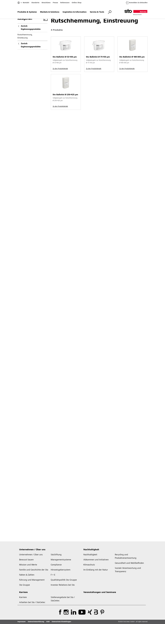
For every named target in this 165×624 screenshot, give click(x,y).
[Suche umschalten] (109, 12)
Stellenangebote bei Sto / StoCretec (63, 599)
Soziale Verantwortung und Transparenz (128, 570)
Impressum (22, 622)
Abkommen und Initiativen (96, 560)
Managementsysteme (61, 560)
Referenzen (64, 3)
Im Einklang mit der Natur (95, 570)
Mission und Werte (28, 565)
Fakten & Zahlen (26, 575)
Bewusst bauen (26, 560)
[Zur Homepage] (135, 12)
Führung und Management (32, 580)
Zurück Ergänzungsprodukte (31, 27)
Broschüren (46, 3)
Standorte (35, 3)
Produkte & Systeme (27, 12)
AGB (48, 622)
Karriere (23, 592)
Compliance (56, 565)
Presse (55, 3)
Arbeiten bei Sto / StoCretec (32, 602)
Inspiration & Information (75, 12)
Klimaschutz (89, 565)
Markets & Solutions (49, 12)
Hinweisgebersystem (60, 570)
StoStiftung (56, 555)
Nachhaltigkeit (91, 550)
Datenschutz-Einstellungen (61, 622)
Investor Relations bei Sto (63, 585)
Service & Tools (97, 12)
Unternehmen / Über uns (32, 550)
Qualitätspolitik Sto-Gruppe (64, 580)
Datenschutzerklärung (36, 622)
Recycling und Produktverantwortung (125, 556)
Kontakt (26, 3)
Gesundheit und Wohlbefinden (129, 563)
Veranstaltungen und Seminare (99, 592)
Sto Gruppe (24, 585)
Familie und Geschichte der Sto (33, 570)
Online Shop (76, 3)
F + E (53, 575)
